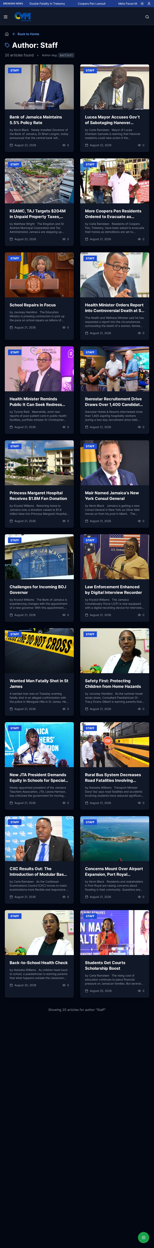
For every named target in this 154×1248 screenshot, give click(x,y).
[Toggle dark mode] (140, 3)
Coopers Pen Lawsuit (60, 3)
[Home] (7, 34)
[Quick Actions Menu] (143, 1237)
